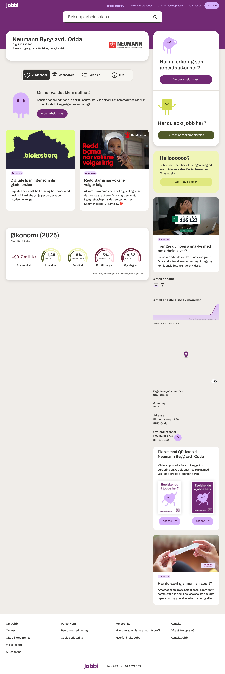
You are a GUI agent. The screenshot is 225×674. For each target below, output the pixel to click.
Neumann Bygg (20, 240)
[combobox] (112, 17)
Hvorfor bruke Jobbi (128, 637)
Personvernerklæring (74, 630)
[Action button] (155, 17)
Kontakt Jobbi (179, 637)
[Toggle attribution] (215, 381)
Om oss (11, 630)
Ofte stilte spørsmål (18, 637)
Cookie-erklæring (72, 637)
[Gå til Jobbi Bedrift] (115, 5)
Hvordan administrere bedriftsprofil (138, 630)
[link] (40, 170)
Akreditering (14, 652)
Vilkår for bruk (15, 644)
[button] (186, 355)
